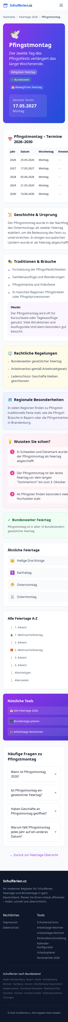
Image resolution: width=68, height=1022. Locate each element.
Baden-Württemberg (14, 979)
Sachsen (18, 993)
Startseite (9, 17)
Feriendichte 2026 (48, 958)
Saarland (7, 993)
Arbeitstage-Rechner (50, 927)
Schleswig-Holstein (52, 993)
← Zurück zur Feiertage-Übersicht (34, 855)
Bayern (30, 979)
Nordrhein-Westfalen (31, 988)
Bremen (7, 984)
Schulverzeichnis (47, 922)
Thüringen (8, 997)
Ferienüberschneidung (51, 938)
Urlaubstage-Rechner (50, 933)
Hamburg (18, 984)
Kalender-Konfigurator (45, 945)
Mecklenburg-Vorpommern (48, 984)
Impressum (10, 922)
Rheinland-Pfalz (52, 988)
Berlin (38, 979)
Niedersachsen (11, 988)
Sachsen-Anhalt (32, 993)
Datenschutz (11, 927)
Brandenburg (50, 979)
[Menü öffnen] (61, 5)
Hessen (28, 984)
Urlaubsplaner (46, 952)
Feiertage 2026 (28, 17)
